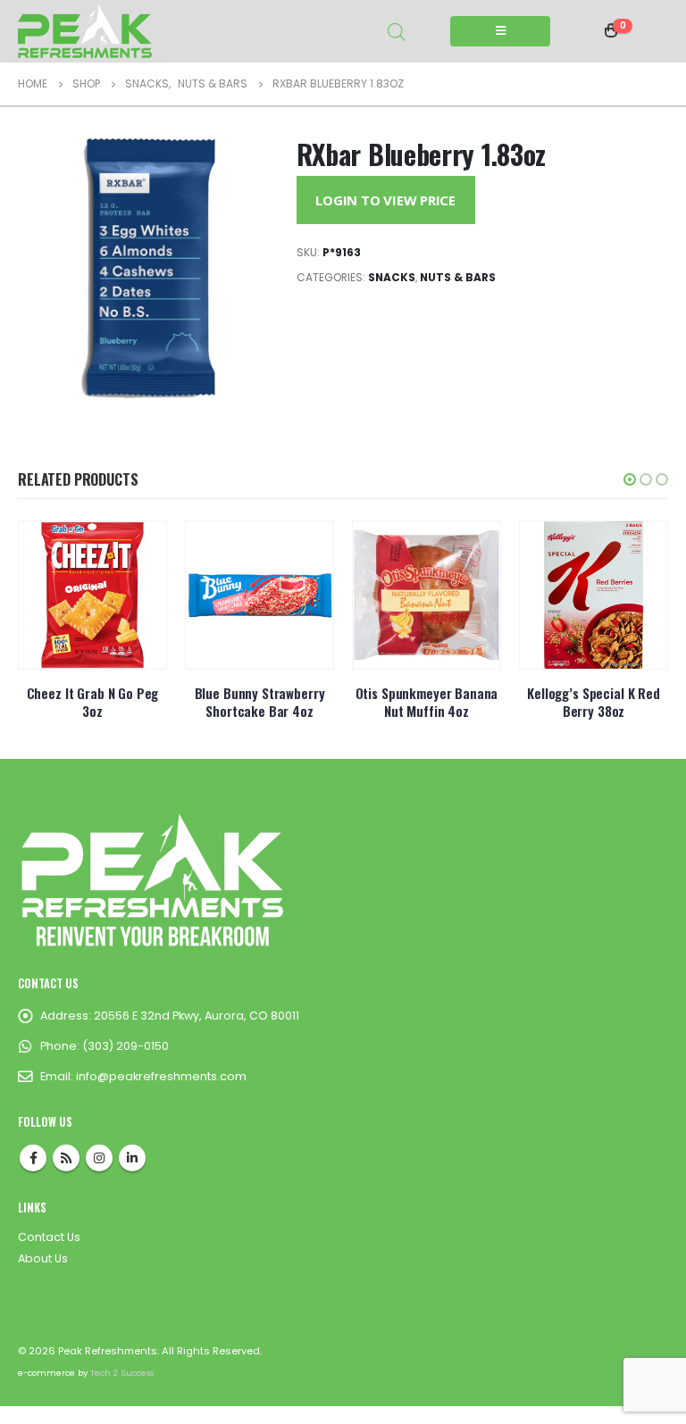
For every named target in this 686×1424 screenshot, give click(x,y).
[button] (630, 479)
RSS (66, 1158)
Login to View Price (385, 200)
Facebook (33, 1158)
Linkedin (132, 1158)
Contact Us (49, 1237)
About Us (43, 1258)
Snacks (391, 277)
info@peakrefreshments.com (161, 1076)
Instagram (99, 1158)
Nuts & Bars (458, 277)
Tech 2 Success (122, 1372)
